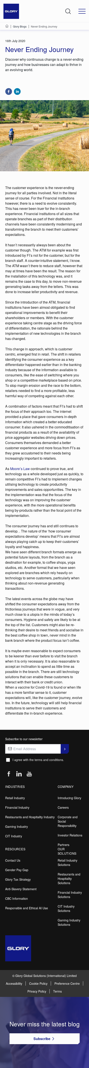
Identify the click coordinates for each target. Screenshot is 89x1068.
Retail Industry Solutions (67, 862)
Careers (63, 807)
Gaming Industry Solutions (69, 922)
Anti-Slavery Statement (21, 889)
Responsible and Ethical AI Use (26, 908)
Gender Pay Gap (16, 870)
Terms (57, 991)
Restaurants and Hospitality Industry (30, 817)
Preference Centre (67, 983)
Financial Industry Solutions (70, 894)
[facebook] (8, 91)
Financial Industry (17, 807)
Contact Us (12, 860)
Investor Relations (70, 835)
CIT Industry (13, 836)
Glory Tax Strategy (18, 879)
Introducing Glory (69, 798)
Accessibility (14, 983)
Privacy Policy (36, 991)
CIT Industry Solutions (66, 908)
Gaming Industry (16, 826)
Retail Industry (15, 798)
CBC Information (16, 898)
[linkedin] (17, 91)
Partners (63, 845)
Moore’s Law (20, 468)
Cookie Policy (38, 983)
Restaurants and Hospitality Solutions (69, 878)
